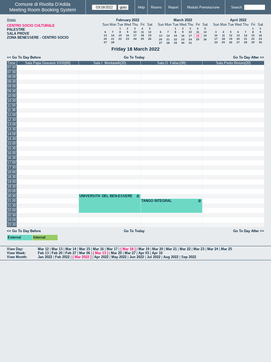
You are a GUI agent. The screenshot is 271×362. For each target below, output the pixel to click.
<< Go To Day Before (24, 57)
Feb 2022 (62, 257)
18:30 (11, 177)
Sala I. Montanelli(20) (109, 63)
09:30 (11, 91)
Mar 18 (128, 249)
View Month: (17, 257)
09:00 (11, 86)
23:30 (11, 225)
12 (149, 31)
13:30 (11, 129)
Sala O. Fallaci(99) (171, 63)
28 (112, 42)
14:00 (11, 134)
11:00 (11, 105)
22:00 (11, 210)
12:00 (11, 115)
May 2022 (119, 257)
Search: (237, 7)
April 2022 (238, 20)
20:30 (11, 196)
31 (190, 42)
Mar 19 (143, 249)
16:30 (11, 158)
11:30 (11, 110)
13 (105, 35)
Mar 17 (112, 249)
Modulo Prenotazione (203, 7)
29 (175, 42)
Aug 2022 (170, 257)
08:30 (11, 81)
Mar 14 (70, 249)
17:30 (11, 167)
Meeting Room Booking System (42, 9)
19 (149, 35)
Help (141, 7)
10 (135, 31)
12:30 (11, 120)
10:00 (11, 96)
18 (142, 35)
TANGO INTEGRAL (156, 201)
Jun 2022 (136, 257)
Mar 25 (226, 249)
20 (105, 38)
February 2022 (127, 20)
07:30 (11, 72)
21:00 (11, 201)
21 (112, 38)
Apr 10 (157, 253)
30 (182, 42)
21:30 (11, 206)
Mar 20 (157, 249)
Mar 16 (98, 249)
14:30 (11, 139)
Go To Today (134, 57)
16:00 (11, 153)
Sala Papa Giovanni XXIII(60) (47, 63)
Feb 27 (70, 253)
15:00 (11, 143)
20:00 (11, 191)
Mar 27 (130, 253)
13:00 (11, 124)
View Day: (15, 249)
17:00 (11, 163)
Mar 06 (84, 253)
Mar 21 (171, 249)
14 (112, 35)
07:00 (11, 67)
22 (120, 38)
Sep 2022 (188, 257)
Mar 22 (185, 249)
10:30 (11, 101)
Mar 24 (212, 249)
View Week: (16, 253)
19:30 (11, 186)
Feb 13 (43, 253)
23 (127, 38)
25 (142, 38)
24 (135, 38)
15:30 (11, 148)
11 (142, 31)
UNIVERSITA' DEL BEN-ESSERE (105, 196)
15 (120, 35)
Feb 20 (57, 253)
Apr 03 (143, 253)
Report (173, 7)
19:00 (11, 182)
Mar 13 (57, 249)
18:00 (11, 172)
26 (149, 38)
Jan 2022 (45, 257)
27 (105, 42)
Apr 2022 (101, 257)
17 (135, 35)
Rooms (156, 7)
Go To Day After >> (248, 57)
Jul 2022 (153, 257)
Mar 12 (43, 249)
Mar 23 (198, 249)
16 (127, 35)
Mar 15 (84, 249)
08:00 (11, 77)
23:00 (11, 220)
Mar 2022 (82, 257)
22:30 (11, 215)
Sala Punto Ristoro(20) (233, 63)
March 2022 (183, 20)
